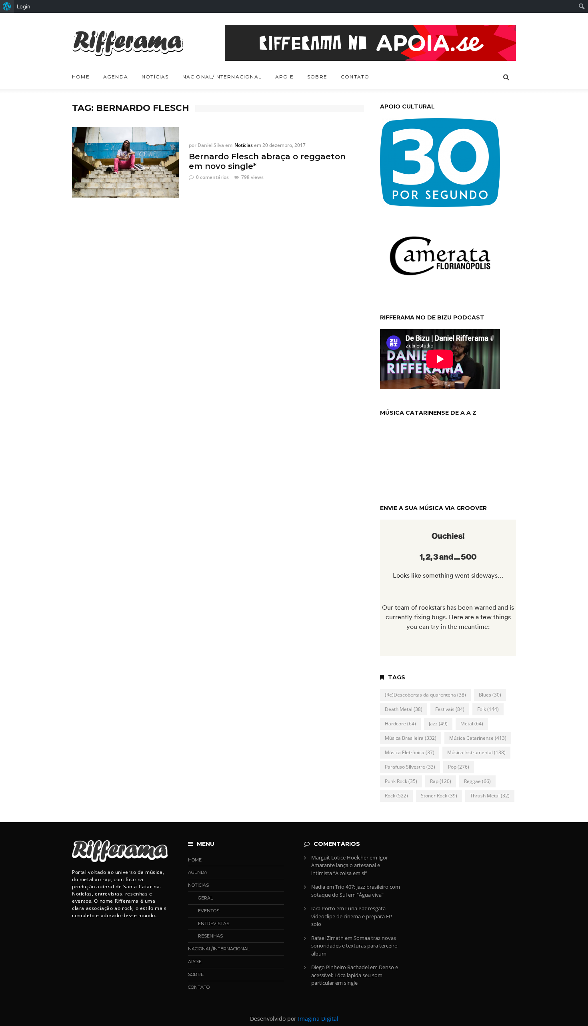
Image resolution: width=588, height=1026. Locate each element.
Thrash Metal (490, 795)
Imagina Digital (318, 1018)
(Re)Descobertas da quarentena (425, 694)
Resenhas (210, 936)
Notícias (155, 77)
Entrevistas (213, 923)
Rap (440, 781)
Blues (490, 694)
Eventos (208, 911)
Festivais (449, 709)
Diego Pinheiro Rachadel (340, 967)
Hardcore (400, 723)
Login (23, 6)
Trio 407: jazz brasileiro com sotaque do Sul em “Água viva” (355, 890)
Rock (396, 795)
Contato (355, 77)
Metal (471, 723)
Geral (205, 898)
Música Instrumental (476, 752)
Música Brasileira (410, 738)
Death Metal (403, 709)
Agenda (115, 77)
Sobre (317, 77)
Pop (458, 766)
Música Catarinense (477, 738)
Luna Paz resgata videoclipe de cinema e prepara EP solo (351, 916)
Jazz (438, 723)
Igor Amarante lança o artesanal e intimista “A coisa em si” (349, 865)
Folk (488, 709)
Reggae (477, 781)
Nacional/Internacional (222, 77)
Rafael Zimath (327, 938)
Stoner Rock (439, 795)
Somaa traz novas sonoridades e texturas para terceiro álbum (354, 945)
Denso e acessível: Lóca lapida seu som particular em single (354, 975)
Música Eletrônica (409, 752)
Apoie (284, 77)
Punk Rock (401, 781)
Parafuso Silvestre (410, 766)
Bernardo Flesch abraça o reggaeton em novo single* (267, 161)
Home (81, 77)
